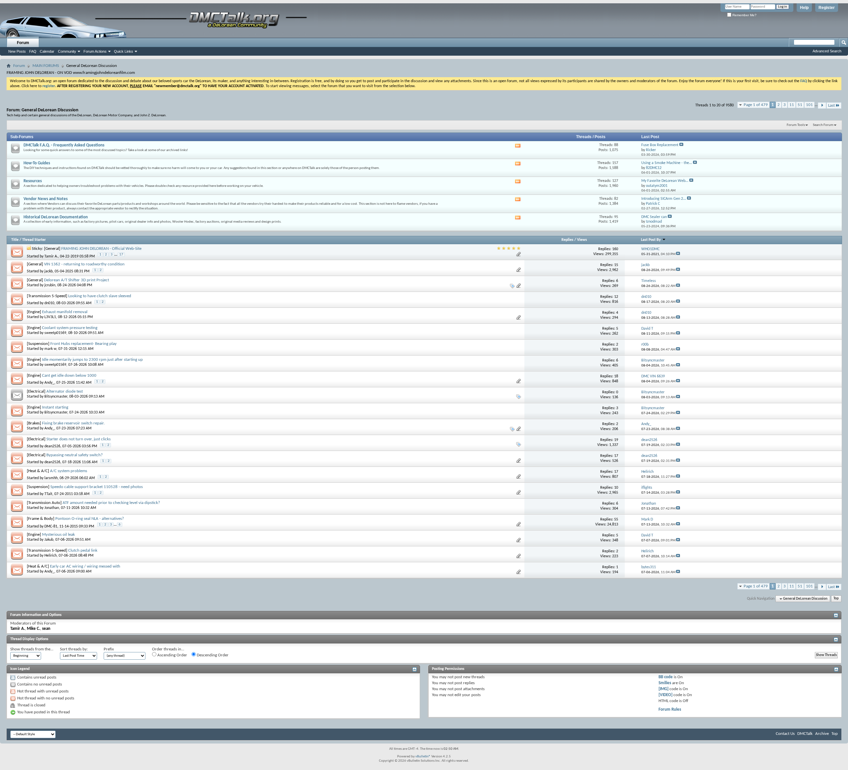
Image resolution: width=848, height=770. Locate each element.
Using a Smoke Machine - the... (666, 163)
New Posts (17, 51)
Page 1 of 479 (756, 105)
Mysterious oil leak (58, 534)
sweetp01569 (55, 333)
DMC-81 (50, 526)
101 (809, 105)
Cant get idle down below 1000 (69, 375)
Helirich (50, 556)
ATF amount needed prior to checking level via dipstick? (111, 503)
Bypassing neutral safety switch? (74, 455)
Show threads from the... (31, 649)
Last (831, 105)
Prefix (109, 649)
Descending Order (212, 655)
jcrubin (49, 285)
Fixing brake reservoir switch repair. (73, 423)
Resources (33, 181)
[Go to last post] (678, 254)
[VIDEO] (665, 695)
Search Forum (823, 125)
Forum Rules (670, 709)
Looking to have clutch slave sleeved (99, 296)
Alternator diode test (64, 391)
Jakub (48, 540)
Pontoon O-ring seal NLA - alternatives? (89, 519)
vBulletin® (423, 756)
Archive (822, 734)
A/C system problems (68, 471)
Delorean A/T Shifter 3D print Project (76, 280)
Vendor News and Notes (46, 199)
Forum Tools (796, 125)
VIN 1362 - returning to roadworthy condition (84, 264)
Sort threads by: (74, 649)
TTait (48, 494)
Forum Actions (95, 51)
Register (827, 7)
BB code (666, 677)
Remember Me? (744, 15)
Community (67, 51)
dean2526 (52, 446)
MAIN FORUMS (45, 66)
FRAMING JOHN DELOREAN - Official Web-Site (101, 249)
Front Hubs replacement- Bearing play (83, 344)
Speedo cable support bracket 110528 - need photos (96, 487)
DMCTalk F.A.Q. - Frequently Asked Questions (64, 145)
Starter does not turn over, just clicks (78, 439)
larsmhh (51, 478)
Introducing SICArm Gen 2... (663, 199)
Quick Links (123, 51)
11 (791, 105)
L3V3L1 (50, 317)
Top (836, 599)
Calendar (47, 51)
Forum (23, 42)
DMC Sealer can (654, 217)
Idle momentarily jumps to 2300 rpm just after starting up (92, 360)
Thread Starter (34, 240)
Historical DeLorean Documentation (56, 217)
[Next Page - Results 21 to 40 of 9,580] (822, 105)
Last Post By (651, 240)
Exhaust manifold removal (64, 312)
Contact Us (785, 734)
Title (15, 240)
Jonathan (51, 508)
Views (582, 240)
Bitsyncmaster (55, 397)
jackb (48, 271)
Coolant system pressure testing (69, 328)
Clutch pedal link (82, 550)
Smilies (665, 683)
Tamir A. (51, 256)
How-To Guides (37, 163)
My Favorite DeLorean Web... (664, 181)
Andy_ (49, 383)
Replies (567, 240)
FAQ (32, 51)
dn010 (49, 303)
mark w (50, 349)
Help (804, 7)
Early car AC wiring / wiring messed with (85, 566)
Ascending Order (171, 655)
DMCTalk (805, 734)
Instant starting (55, 407)
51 (800, 105)
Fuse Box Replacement (659, 145)
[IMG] (663, 689)
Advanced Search (827, 51)
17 (121, 254)
